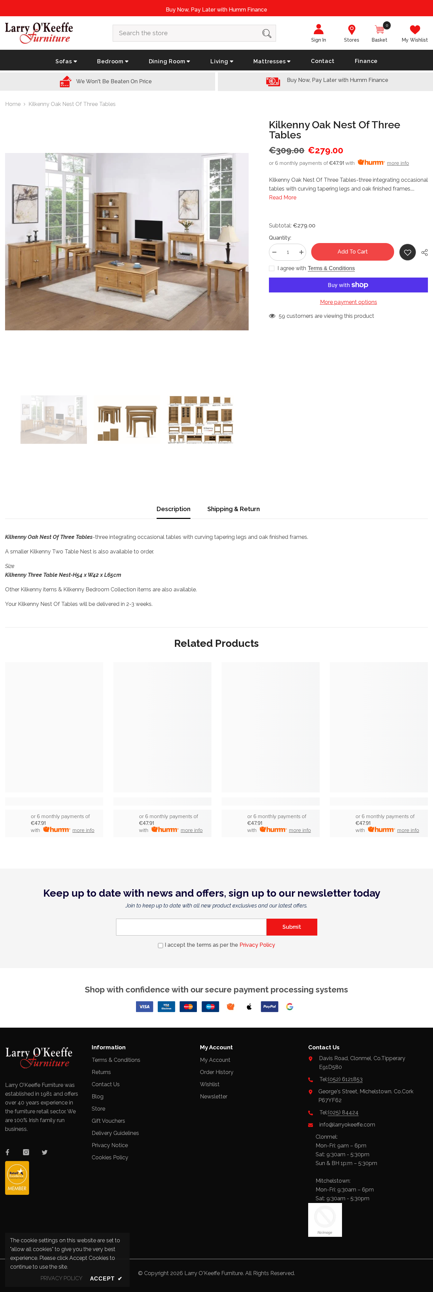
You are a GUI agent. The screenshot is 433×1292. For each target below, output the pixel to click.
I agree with (291, 268)
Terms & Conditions (331, 268)
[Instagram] (26, 1152)
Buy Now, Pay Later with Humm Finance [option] (216, 9)
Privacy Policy (257, 945)
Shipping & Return (233, 508)
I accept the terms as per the (220, 945)
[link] (54, 801)
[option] (127, 242)
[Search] (194, 33)
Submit (291, 927)
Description (173, 508)
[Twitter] (44, 1152)
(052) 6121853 (345, 1079)
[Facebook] (7, 1152)
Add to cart (353, 251)
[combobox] (185, 33)
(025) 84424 (343, 1112)
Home (13, 104)
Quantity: (280, 238)
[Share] (422, 252)
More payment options (348, 302)
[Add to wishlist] (407, 252)
